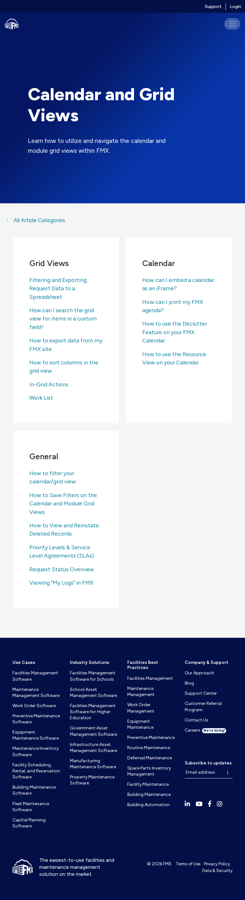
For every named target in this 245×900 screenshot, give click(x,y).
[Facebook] (210, 804)
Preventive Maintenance (151, 737)
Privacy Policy (217, 863)
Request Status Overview (61, 569)
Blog (189, 683)
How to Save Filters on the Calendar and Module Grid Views (63, 503)
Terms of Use (188, 863)
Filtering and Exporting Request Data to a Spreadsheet (58, 288)
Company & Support (206, 662)
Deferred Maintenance (149, 758)
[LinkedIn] (187, 804)
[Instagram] (219, 804)
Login (235, 6)
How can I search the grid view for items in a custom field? (63, 318)
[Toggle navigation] (232, 24)
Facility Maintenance (148, 784)
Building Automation (148, 804)
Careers (205, 730)
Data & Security (217, 870)
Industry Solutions (89, 662)
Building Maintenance (149, 794)
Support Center (201, 693)
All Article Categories (38, 220)
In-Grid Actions (48, 384)
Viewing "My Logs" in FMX (61, 582)
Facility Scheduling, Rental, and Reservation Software (36, 771)
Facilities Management (150, 678)
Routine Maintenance (148, 747)
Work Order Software (34, 705)
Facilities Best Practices (142, 665)
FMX (167, 863)
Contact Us (196, 720)
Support (213, 6)
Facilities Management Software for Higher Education (92, 712)
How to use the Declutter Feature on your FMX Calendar (174, 332)
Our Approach (199, 673)
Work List (41, 397)
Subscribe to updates (208, 763)
